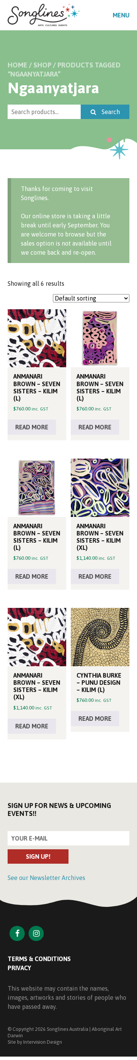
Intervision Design (42, 1042)
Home (17, 65)
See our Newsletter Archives (46, 877)
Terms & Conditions (39, 958)
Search (110, 111)
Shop (42, 65)
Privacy (19, 967)
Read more (31, 427)
